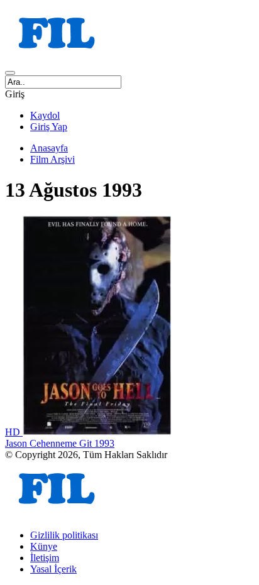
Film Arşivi (52, 159)
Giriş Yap (48, 126)
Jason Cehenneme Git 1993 (59, 443)
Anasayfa (49, 148)
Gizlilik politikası (64, 535)
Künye (43, 546)
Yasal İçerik (53, 569)
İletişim (44, 557)
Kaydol (45, 115)
